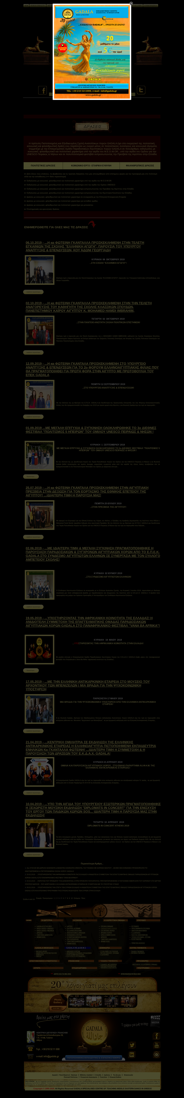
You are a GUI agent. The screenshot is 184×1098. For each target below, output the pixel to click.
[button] (131, 4)
